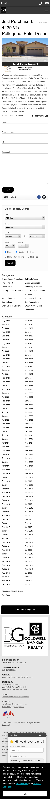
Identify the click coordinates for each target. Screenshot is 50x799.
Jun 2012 (29, 584)
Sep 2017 (29, 523)
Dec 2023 (6, 381)
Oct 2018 (5, 500)
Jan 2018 (29, 515)
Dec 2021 (6, 427)
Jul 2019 (28, 481)
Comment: (6, 152)
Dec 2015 (6, 565)
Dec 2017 (6, 519)
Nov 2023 (29, 381)
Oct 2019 (5, 477)
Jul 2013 (5, 576)
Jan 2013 (29, 576)
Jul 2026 (28, 320)
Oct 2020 (5, 454)
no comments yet (40, 115)
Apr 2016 (5, 557)
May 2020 (29, 462)
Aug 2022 (6, 412)
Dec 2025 (6, 335)
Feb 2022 (6, 423)
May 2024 (29, 370)
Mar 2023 (29, 397)
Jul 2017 (28, 527)
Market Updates (8, 298)
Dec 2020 (6, 450)
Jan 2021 (29, 446)
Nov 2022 (29, 404)
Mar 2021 (29, 443)
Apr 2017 (5, 534)
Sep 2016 (29, 546)
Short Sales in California (11, 305)
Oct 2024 (5, 362)
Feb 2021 (6, 446)
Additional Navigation (25, 609)
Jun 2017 (5, 530)
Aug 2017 (6, 527)
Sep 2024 (29, 362)
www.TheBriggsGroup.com (13, 706)
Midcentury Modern (33, 298)
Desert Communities (16, 115)
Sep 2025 (29, 339)
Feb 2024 (6, 377)
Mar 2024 (29, 374)
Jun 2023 (5, 393)
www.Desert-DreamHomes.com (14, 704)
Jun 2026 (5, 324)
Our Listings (7, 302)
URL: (4, 142)
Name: (4, 122)
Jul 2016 (28, 550)
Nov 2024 (29, 358)
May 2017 (29, 530)
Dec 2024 (6, 358)
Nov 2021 (29, 427)
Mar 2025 (29, 351)
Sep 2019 (29, 477)
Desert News (7, 286)
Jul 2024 (28, 366)
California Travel (31, 279)
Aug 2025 (6, 343)
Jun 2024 (5, 370)
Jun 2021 (5, 439)
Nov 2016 (29, 542)
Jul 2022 (28, 412)
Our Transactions (32, 302)
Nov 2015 (29, 565)
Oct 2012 (28, 580)
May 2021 (29, 439)
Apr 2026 (5, 328)
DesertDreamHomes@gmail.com (15, 696)
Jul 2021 (28, 435)
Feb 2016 (6, 561)
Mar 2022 (29, 420)
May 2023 (29, 393)
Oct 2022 (5, 408)
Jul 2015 (28, 573)
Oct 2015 (5, 569)
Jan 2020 (29, 469)
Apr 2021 (5, 443)
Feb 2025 (6, 355)
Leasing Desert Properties (12, 290)
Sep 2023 (29, 385)
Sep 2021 (29, 431)
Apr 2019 (5, 488)
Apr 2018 (5, 511)
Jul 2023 (28, 389)
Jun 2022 (5, 416)
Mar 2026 (29, 328)
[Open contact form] (47, 2)
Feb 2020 (6, 469)
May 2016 (29, 553)
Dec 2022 (6, 404)
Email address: (8, 132)
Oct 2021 (5, 431)
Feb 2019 (6, 492)
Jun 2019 (5, 485)
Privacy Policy (22, 783)
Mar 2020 (29, 465)
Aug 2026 (6, 320)
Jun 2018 (5, 508)
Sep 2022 (29, 408)
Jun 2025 (5, 347)
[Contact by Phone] (40, 2)
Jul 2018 (28, 504)
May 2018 (29, 508)
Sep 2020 (29, 454)
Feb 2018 (6, 515)
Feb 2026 (6, 332)
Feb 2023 (6, 400)
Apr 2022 (5, 420)
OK (25, 793)
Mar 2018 (29, 511)
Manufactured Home (15, 256)
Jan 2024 (29, 377)
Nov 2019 (29, 473)
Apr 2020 (5, 465)
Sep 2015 (29, 569)
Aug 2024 (6, 366)
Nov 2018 (29, 496)
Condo (21, 252)
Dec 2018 (6, 496)
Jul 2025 (28, 343)
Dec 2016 (6, 542)
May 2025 (29, 347)
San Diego (6, 595)
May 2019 (29, 485)
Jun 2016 (5, 553)
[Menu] (46, 10)
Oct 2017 (5, 523)
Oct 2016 (5, 546)
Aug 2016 (6, 550)
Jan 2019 (29, 492)
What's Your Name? (18, 746)
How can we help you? (19, 756)
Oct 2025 (5, 339)
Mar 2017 (29, 534)
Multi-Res (34, 256)
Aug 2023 (6, 389)
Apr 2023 (5, 397)
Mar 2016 (29, 557)
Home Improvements (33, 286)
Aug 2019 (6, 481)
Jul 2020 (28, 458)
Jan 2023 (29, 400)
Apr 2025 (5, 351)
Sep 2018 (29, 500)
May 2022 (29, 416)
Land (32, 252)
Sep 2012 (6, 584)
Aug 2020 (6, 458)
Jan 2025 (29, 355)
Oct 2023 (5, 385)
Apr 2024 (5, 374)
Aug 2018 (6, 504)
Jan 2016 (29, 561)
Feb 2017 (6, 538)
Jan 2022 (29, 423)
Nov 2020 (29, 450)
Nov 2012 (6, 580)
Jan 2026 (29, 332)
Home (9, 252)
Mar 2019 (29, 488)
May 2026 (29, 324)
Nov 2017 (29, 519)
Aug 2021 (6, 435)
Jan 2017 (29, 538)
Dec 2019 (6, 473)
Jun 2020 (5, 462)
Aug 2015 (6, 573)
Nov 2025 (29, 335)
